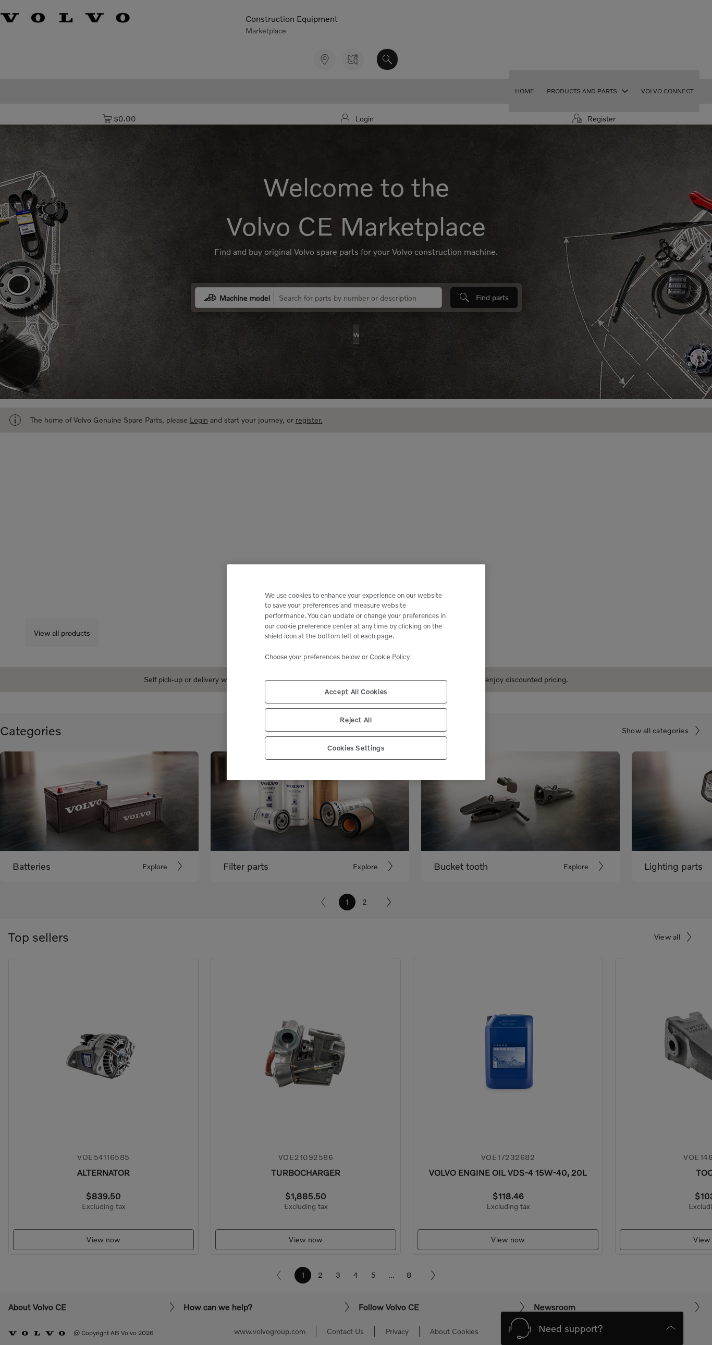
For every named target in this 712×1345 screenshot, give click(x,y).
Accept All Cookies (356, 692)
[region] (356, 672)
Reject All (356, 720)
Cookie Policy (390, 656)
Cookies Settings (356, 748)
